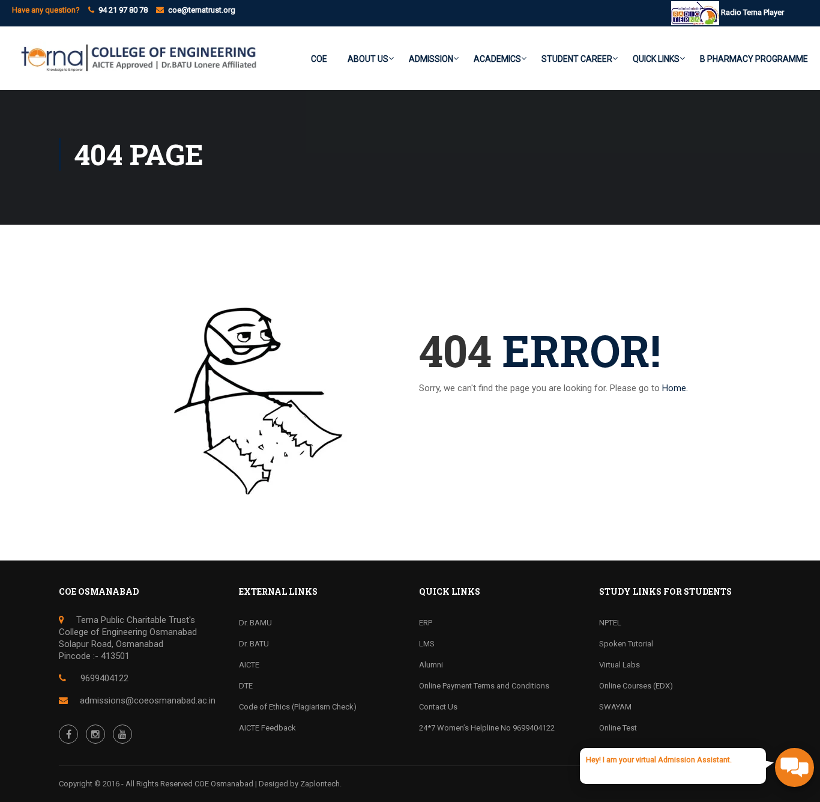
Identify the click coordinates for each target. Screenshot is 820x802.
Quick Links (656, 59)
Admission (431, 59)
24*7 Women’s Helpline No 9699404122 (487, 727)
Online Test (618, 727)
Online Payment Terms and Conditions (484, 685)
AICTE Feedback (267, 727)
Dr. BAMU (255, 622)
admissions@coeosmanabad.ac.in (148, 700)
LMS (427, 643)
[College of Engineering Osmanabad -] (135, 64)
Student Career (576, 59)
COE (319, 59)
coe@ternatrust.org (201, 9)
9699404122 (103, 678)
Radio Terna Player (751, 12)
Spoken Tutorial (626, 643)
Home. (675, 388)
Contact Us (438, 706)
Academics (497, 59)
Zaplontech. (321, 783)
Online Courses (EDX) (636, 685)
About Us (368, 59)
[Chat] (794, 767)
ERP (425, 622)
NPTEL (610, 622)
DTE (246, 685)
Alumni (431, 664)
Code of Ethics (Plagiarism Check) (298, 706)
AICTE (249, 664)
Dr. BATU (254, 643)
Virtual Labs (619, 664)
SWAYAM (615, 706)
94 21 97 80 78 (123, 9)
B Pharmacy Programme (754, 59)
